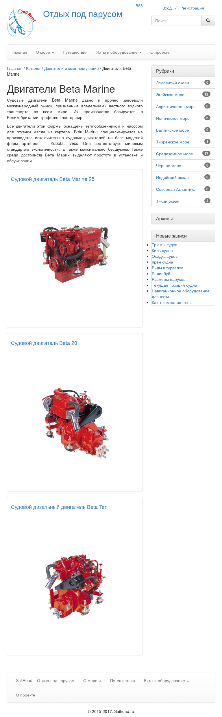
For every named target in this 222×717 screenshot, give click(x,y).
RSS (139, 5)
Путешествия (75, 52)
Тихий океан (168, 201)
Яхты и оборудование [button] (117, 52)
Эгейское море (170, 94)
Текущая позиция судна (174, 285)
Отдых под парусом (83, 13)
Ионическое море (173, 118)
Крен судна (162, 262)
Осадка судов (164, 256)
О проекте (160, 52)
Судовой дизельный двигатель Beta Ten (59, 506)
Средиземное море (174, 153)
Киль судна (162, 250)
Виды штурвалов (167, 267)
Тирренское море (172, 142)
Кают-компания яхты (171, 302)
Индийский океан (172, 177)
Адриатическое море (176, 106)
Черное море (168, 165)
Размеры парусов (168, 279)
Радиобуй (161, 273)
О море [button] (43, 52)
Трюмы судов (164, 244)
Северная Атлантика (175, 189)
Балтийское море (172, 130)
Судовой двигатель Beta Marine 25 (53, 178)
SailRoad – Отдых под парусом (45, 680)
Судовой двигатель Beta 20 (44, 342)
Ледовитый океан (172, 82)
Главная (19, 52)
